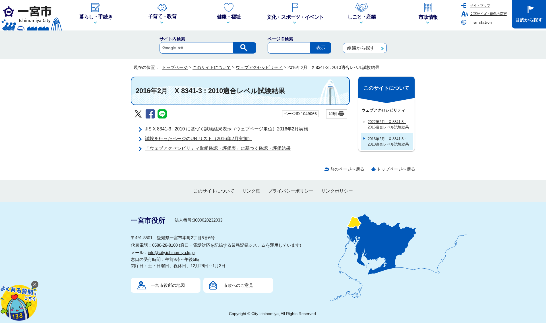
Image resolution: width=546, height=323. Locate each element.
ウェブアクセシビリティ (259, 67)
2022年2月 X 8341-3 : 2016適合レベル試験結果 (388, 124)
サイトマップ (480, 5)
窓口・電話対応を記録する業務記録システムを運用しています (240, 245)
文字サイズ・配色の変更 (488, 14)
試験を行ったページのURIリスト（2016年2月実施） (198, 138)
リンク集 (251, 191)
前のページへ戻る (347, 169)
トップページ (175, 67)
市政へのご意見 (238, 285)
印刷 (333, 113)
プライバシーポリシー (290, 191)
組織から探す (361, 48)
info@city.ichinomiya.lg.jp (171, 252)
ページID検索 (280, 38)
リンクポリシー (337, 191)
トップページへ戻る (396, 169)
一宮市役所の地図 (168, 285)
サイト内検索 (172, 38)
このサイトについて (212, 67)
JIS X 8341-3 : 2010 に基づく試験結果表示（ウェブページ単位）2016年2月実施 (226, 128)
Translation (481, 22)
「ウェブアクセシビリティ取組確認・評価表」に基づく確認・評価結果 (218, 148)
